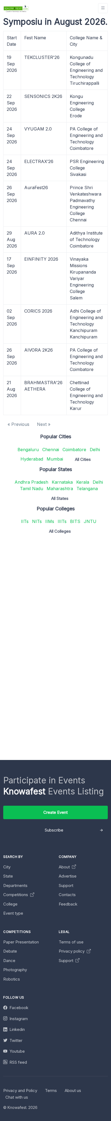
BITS (75, 521)
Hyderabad (31, 459)
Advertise (68, 876)
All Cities (83, 459)
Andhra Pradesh (31, 482)
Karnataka (62, 482)
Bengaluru (28, 449)
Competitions (16, 894)
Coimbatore (74, 449)
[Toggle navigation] (103, 8)
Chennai (50, 449)
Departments (15, 885)
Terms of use (71, 942)
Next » (43, 424)
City (7, 866)
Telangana (87, 488)
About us (73, 1090)
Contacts (67, 894)
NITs (37, 521)
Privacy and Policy (20, 1090)
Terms (51, 1090)
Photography (15, 969)
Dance (9, 960)
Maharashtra (60, 488)
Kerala (82, 482)
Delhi (95, 449)
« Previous (18, 424)
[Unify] (16, 8)
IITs (25, 521)
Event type (13, 913)
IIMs (49, 521)
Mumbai (55, 459)
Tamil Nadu (31, 488)
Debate (10, 951)
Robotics (11, 979)
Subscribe (54, 830)
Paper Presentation (21, 942)
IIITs (62, 521)
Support (66, 885)
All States (59, 498)
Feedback (68, 904)
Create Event (55, 812)
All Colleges (60, 531)
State (8, 876)
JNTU (90, 521)
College (10, 904)
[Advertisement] (55, 593)
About (65, 866)
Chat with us (16, 1097)
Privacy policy (72, 951)
